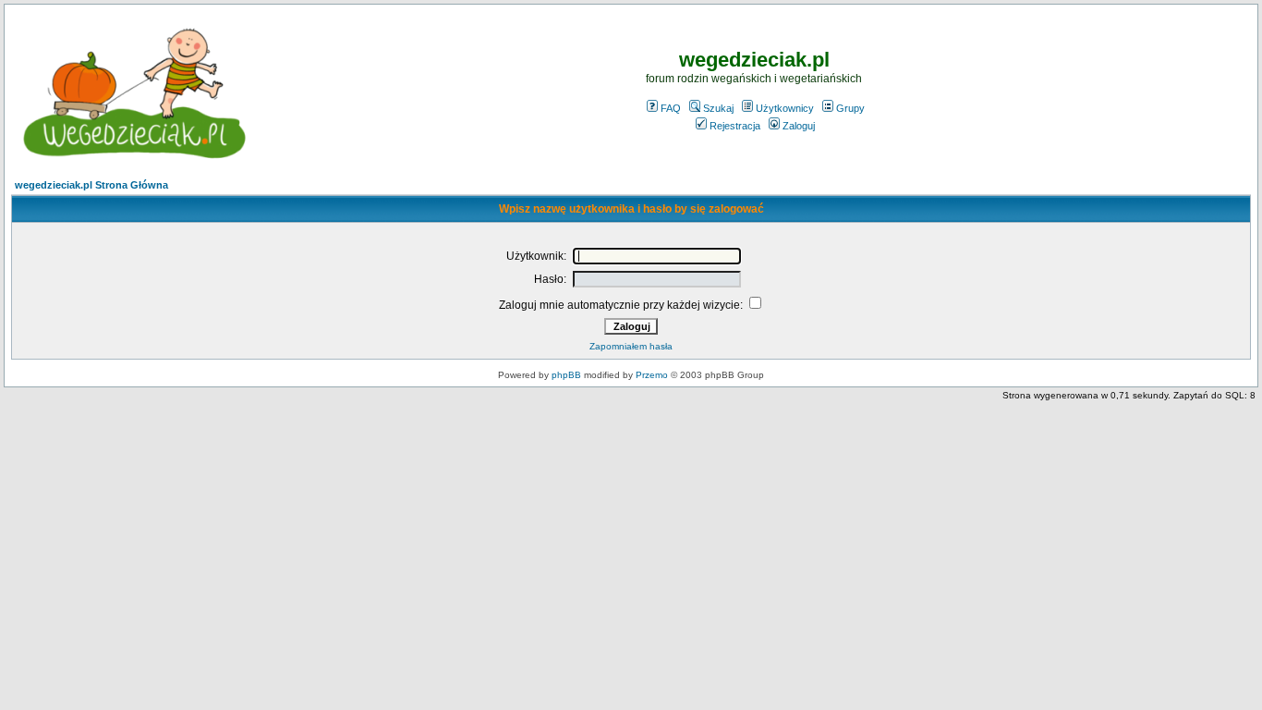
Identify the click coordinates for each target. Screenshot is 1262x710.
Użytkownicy (785, 108)
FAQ (671, 108)
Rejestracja (735, 125)
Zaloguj (799, 125)
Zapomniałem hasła (631, 346)
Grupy (850, 108)
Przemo (652, 375)
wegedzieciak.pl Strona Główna (91, 184)
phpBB (566, 375)
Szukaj (718, 108)
